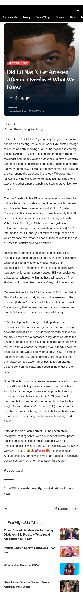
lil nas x (69, 488)
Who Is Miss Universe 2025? (22, 565)
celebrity (36, 488)
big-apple (12, 107)
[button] (70, 9)
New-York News (18, 63)
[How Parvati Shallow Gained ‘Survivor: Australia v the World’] (69, 586)
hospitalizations (53, 488)
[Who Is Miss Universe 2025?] (69, 569)
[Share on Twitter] (22, 98)
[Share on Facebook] (16, 98)
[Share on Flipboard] (28, 98)
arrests (25, 488)
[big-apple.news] (18, 9)
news (7, 493)
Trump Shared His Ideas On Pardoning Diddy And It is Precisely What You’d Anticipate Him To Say (28, 535)
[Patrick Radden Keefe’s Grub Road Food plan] (69, 551)
